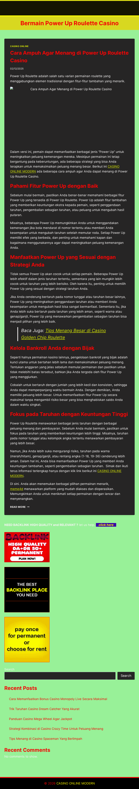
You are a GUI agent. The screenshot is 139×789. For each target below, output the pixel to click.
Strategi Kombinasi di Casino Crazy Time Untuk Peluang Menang (56, 729)
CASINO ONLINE (19, 46)
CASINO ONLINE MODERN (75, 783)
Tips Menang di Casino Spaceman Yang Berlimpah (45, 739)
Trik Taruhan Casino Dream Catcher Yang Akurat (44, 709)
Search (9, 669)
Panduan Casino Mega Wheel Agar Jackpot (40, 719)
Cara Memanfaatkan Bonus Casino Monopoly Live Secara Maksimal (58, 699)
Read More (20, 506)
